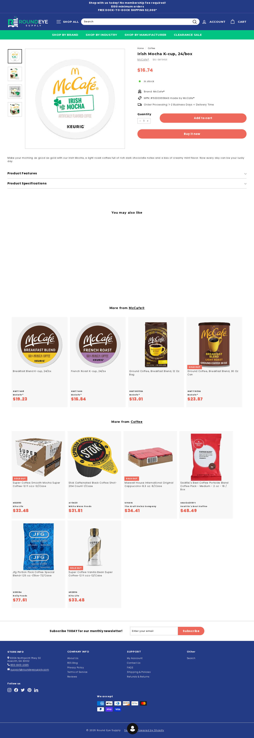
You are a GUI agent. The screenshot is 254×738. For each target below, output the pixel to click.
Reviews (72, 676)
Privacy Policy (75, 667)
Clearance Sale (188, 35)
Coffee (151, 48)
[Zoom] (75, 99)
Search (191, 658)
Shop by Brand (65, 35)
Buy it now (192, 134)
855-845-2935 (19, 664)
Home (140, 48)
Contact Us (134, 662)
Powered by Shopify (150, 730)
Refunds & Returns (138, 676)
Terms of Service (77, 672)
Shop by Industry (101, 35)
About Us (72, 658)
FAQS (130, 667)
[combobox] (140, 21)
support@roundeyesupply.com (29, 669)
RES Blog (72, 662)
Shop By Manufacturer (145, 35)
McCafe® (143, 59)
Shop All (68, 22)
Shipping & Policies (139, 672)
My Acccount (135, 658)
